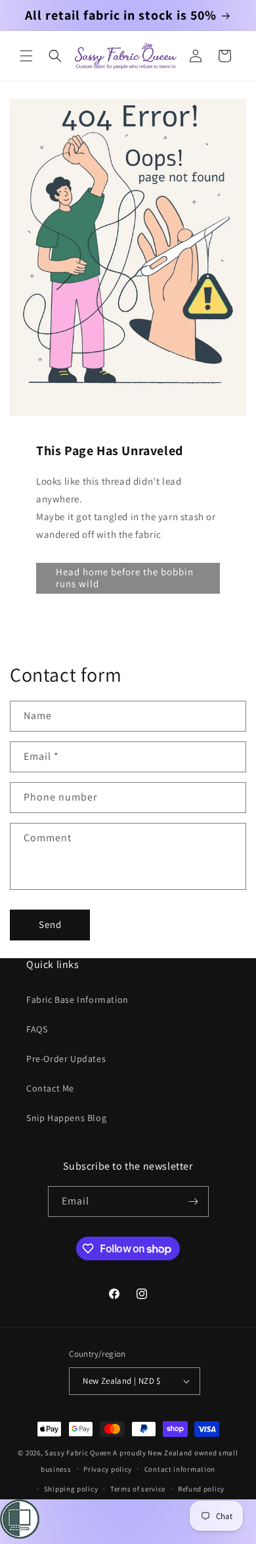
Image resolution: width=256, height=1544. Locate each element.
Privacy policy (107, 1469)
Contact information (179, 1469)
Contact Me (50, 1088)
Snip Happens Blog (66, 1118)
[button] (26, 55)
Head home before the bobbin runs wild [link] (125, 577)
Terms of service (137, 1488)
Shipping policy (71, 1488)
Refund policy (201, 1488)
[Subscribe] (193, 1201)
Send (50, 924)
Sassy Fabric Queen (78, 1452)
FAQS (36, 1029)
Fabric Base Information (77, 999)
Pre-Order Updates (66, 1059)
